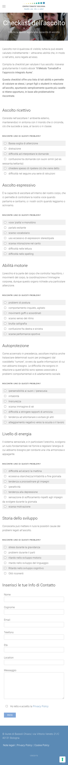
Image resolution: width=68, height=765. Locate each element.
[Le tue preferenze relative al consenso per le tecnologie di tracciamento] (62, 759)
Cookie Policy (41, 745)
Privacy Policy (41, 706)
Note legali (9, 745)
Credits (34, 756)
